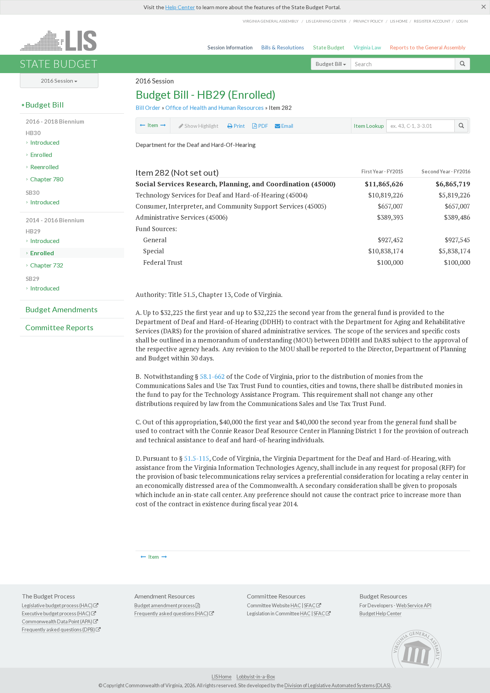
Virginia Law (367, 47)
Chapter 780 (46, 179)
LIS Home (222, 676)
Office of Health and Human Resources (214, 107)
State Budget (329, 47)
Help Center (180, 7)
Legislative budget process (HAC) (57, 605)
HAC (296, 605)
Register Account (432, 21)
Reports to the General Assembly (428, 47)
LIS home (399, 21)
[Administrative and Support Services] (142, 125)
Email (286, 126)
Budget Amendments (61, 309)
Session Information (230, 47)
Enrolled (41, 154)
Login (462, 21)
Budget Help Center (380, 613)
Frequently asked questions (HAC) (171, 613)
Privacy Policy (368, 21)
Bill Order (148, 107)
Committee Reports (59, 327)
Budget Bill (329, 63)
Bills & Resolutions (282, 47)
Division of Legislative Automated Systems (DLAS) (337, 685)
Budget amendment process (164, 605)
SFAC (309, 605)
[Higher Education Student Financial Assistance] (163, 125)
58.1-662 (212, 376)
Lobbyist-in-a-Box (256, 676)
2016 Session (57, 80)
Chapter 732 (46, 265)
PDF (262, 126)
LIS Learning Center (326, 21)
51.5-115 (196, 458)
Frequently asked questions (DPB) (58, 629)
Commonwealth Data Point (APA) (57, 621)
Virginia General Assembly (271, 21)
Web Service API (413, 605)
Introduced (44, 142)
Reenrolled (44, 166)
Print (238, 126)
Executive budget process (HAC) (56, 613)
